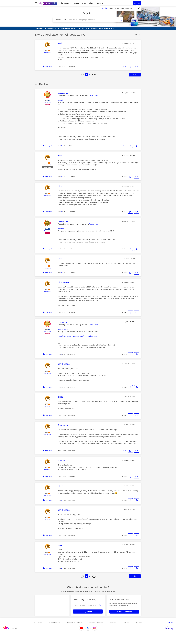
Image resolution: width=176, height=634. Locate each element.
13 (61, 500)
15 (61, 568)
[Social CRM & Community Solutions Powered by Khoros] (168, 628)
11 (61, 450)
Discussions (65, 3)
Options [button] (135, 34)
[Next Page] (94, 74)
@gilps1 (61, 228)
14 (61, 535)
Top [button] (171, 623)
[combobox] (92, 19)
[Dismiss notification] (138, 8)
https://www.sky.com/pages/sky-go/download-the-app (77, 336)
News (76, 3)
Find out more (93, 95)
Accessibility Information (96, 622)
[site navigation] (36, 3)
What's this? (47, 52)
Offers (100, 3)
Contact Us (126, 622)
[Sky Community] (48, 3)
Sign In (137, 3)
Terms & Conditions (54, 622)
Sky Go (88, 13)
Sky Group (139, 622)
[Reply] (136, 66)
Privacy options (38, 622)
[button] (138, 43)
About (91, 3)
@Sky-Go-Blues (64, 329)
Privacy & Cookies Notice (74, 622)
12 (61, 476)
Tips (84, 3)
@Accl (60, 100)
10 (61, 415)
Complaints (113, 622)
